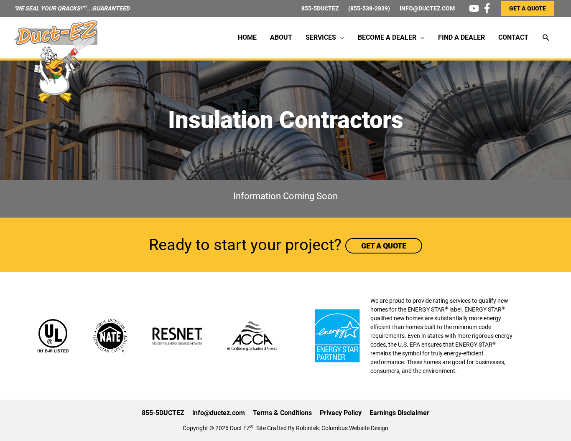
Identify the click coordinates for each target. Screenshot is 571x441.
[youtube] (475, 8)
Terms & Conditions (282, 413)
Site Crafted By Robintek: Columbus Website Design (322, 428)
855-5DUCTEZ (320, 8)
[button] (546, 37)
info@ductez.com (218, 413)
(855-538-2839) (369, 8)
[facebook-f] (488, 8)
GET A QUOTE (527, 8)
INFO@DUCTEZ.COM (427, 8)
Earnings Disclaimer (399, 413)
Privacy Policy (341, 413)
